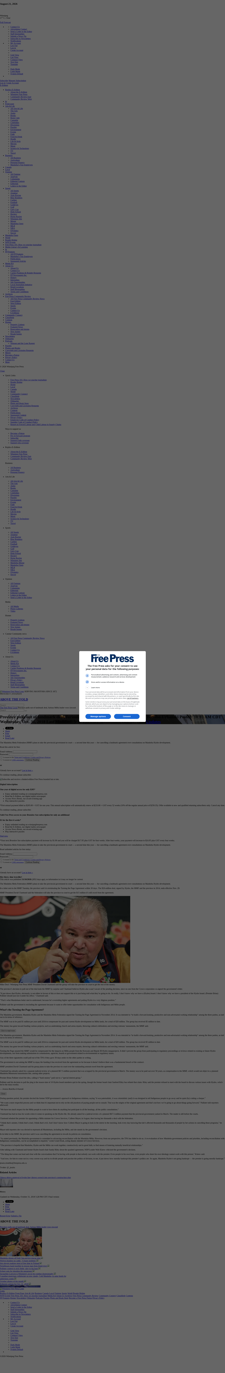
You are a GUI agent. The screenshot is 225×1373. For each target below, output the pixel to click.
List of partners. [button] (133, 698)
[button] (112, 687)
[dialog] (112, 686)
